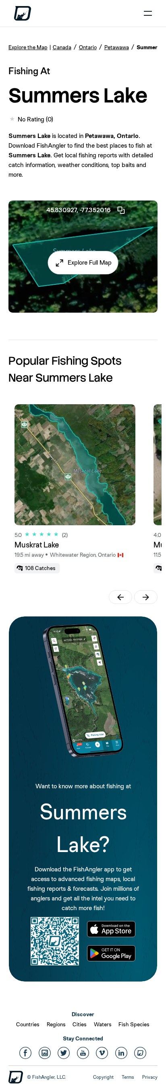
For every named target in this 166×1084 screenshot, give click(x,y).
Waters (103, 1024)
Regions (56, 1024)
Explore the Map (28, 47)
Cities (80, 1024)
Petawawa (116, 47)
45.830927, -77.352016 (78, 210)
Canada (62, 47)
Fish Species (133, 1024)
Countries (27, 1024)
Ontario (88, 47)
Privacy (150, 1077)
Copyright (103, 1077)
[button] (83, 262)
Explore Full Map (90, 262)
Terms (128, 1077)
